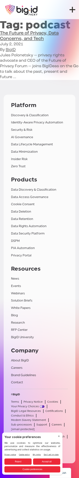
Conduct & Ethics (22, 415)
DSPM (15, 241)
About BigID (20, 360)
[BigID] (22, 9)
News (15, 278)
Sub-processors (21, 424)
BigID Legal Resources (26, 411)
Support (41, 424)
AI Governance (22, 137)
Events (16, 286)
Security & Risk (21, 130)
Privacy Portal (21, 255)
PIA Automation (23, 248)
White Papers (20, 308)
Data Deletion (21, 211)
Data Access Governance (29, 197)
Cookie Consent (23, 204)
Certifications (54, 411)
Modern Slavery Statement (28, 420)
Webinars (18, 293)
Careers (16, 368)
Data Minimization (24, 151)
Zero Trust (18, 166)
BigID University (22, 337)
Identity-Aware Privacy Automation (37, 122)
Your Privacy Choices (25, 406)
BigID (11, 50)
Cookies (52, 401)
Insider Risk (19, 159)
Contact (17, 382)
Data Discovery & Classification (33, 189)
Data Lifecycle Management (32, 144)
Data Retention (22, 219)
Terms (15, 401)
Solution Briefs (21, 300)
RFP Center (19, 330)
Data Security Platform (28, 233)
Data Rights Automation (28, 226)
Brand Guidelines (23, 375)
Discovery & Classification (30, 115)
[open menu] (72, 10)
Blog (14, 315)
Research (18, 322)
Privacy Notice (33, 401)
